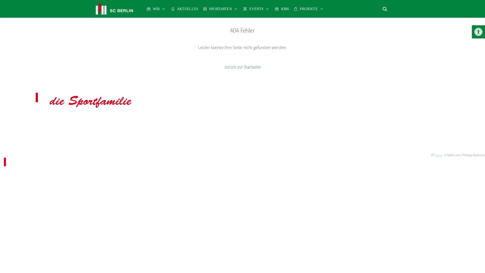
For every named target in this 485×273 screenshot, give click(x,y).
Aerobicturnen (106, 120)
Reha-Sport (267, 120)
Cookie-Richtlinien (279, 142)
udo (200, 120)
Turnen (384, 120)
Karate (211, 120)
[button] (478, 31)
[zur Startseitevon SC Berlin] (67, 108)
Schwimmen (287, 120)
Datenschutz (254, 142)
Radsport (249, 120)
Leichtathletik (229, 120)
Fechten (158, 120)
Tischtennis (368, 120)
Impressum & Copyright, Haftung (216, 142)
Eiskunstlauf (141, 120)
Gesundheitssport (181, 120)
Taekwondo (307, 120)
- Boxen (123, 120)
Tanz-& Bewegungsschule (338, 120)
